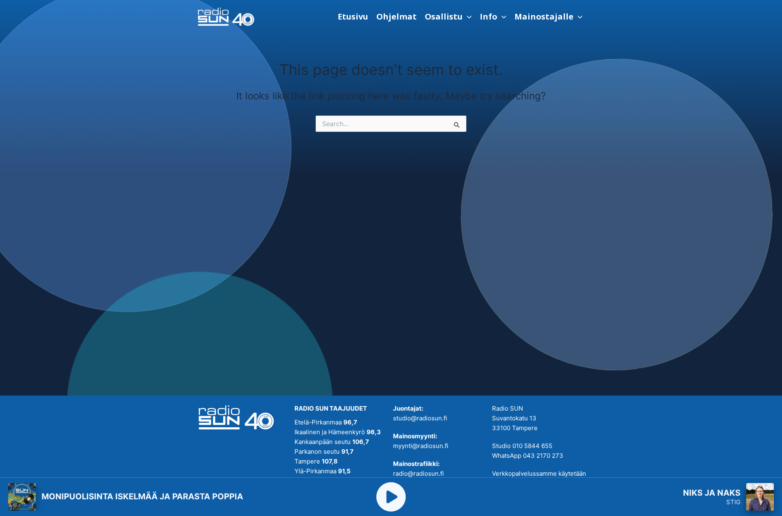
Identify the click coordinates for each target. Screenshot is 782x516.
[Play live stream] (391, 497)
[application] (467, 17)
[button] (448, 17)
